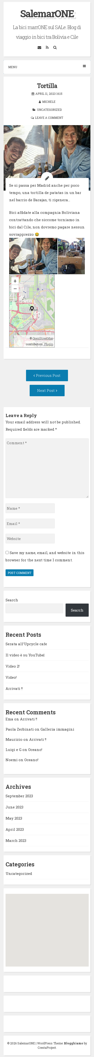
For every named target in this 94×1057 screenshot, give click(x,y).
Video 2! (13, 666)
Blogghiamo (73, 1043)
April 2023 (15, 829)
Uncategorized (49, 110)
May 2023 (14, 818)
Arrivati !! (14, 688)
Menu (12, 67)
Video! (11, 677)
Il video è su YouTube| (25, 655)
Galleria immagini (57, 729)
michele (48, 102)
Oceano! (35, 749)
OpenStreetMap (43, 338)
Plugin (48, 344)
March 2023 (16, 840)
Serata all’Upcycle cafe (26, 643)
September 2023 (19, 795)
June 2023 (14, 807)
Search (12, 599)
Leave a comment (49, 118)
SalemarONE (47, 13)
